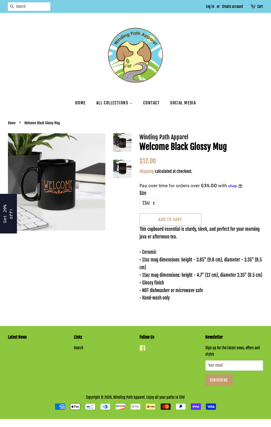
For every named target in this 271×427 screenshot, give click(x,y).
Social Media (183, 102)
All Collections (113, 102)
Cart (260, 6)
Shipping (146, 171)
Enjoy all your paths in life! (165, 397)
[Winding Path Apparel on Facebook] (142, 348)
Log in (210, 6)
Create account (232, 6)
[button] (8, 213)
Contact (151, 102)
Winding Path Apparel (129, 397)
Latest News (17, 337)
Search (78, 347)
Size (142, 193)
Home (80, 102)
